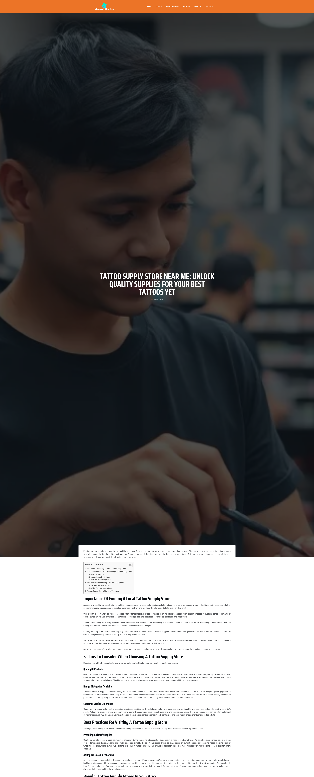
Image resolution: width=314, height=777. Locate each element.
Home (149, 6)
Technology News (172, 6)
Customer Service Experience (101, 580)
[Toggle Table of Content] (129, 565)
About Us (197, 6)
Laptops (186, 6)
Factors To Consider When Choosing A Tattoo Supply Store (109, 572)
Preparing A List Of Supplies (100, 585)
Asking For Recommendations (101, 588)
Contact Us (209, 6)
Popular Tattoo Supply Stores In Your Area (103, 591)
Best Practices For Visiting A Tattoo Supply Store (105, 583)
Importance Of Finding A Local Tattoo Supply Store (106, 569)
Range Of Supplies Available (100, 577)
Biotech (159, 6)
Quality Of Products (97, 574)
